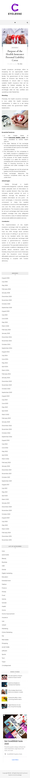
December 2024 (7, 337)
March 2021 (5, 499)
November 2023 (7, 385)
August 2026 (5, 278)
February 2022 (6, 462)
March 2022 (5, 459)
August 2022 (5, 440)
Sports (4, 654)
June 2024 (5, 359)
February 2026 (6, 289)
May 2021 (4, 492)
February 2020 (6, 532)
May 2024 (5, 363)
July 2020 (5, 521)
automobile (5, 555)
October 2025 (6, 304)
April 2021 (5, 495)
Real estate (5, 639)
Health (4, 606)
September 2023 (7, 392)
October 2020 (6, 514)
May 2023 (5, 407)
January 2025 (6, 333)
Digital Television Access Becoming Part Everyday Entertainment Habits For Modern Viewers (14, 706)
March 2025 (5, 326)
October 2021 (6, 477)
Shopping (5, 643)
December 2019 (7, 536)
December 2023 (7, 381)
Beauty (4, 558)
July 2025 (5, 315)
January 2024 (6, 377)
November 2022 (7, 429)
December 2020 (7, 506)
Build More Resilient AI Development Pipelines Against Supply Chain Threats (14, 684)
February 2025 (6, 329)
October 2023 (6, 388)
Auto (3, 551)
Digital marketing (7, 573)
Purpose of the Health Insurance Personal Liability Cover (15, 56)
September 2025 (7, 307)
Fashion (4, 584)
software (4, 650)
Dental (4, 569)
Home (4, 610)
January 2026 (6, 293)
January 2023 (6, 422)
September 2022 (7, 436)
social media (5, 647)
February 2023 (6, 418)
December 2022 (7, 425)
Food (3, 595)
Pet (3, 636)
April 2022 (5, 455)
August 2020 (6, 518)
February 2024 (6, 374)
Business (4, 562)
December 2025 (7, 296)
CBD (3, 566)
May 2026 (5, 285)
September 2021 (7, 481)
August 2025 (5, 311)
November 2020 (7, 510)
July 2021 (4, 488)
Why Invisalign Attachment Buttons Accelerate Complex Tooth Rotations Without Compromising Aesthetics (15, 691)
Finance (4, 588)
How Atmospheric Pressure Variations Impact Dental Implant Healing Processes (15, 676)
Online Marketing (7, 632)
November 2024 (7, 340)
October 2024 (6, 344)
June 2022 (5, 447)
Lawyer (4, 625)
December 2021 (6, 470)
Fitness (4, 591)
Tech (3, 658)
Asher (20, 64)
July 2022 (5, 444)
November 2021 (6, 473)
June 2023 (5, 403)
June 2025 (5, 318)
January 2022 (6, 466)
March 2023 (5, 414)
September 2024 (7, 348)
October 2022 (6, 433)
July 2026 (5, 281)
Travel (3, 662)
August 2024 (6, 352)
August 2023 (5, 396)
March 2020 (5, 529)
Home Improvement (8, 614)
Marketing (5, 628)
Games (4, 599)
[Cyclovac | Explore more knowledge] (15, 9)
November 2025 (7, 300)
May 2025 (5, 322)
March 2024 (5, 370)
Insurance (15, 47)
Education (5, 577)
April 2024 (5, 366)
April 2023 (5, 411)
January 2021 (6, 503)
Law (3, 621)
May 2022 (5, 451)
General (4, 602)
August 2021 (5, 484)
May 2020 (5, 525)
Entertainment (6, 580)
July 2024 (5, 355)
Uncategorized (6, 665)
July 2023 (5, 400)
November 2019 (7, 540)
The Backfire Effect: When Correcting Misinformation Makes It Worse (15, 698)
